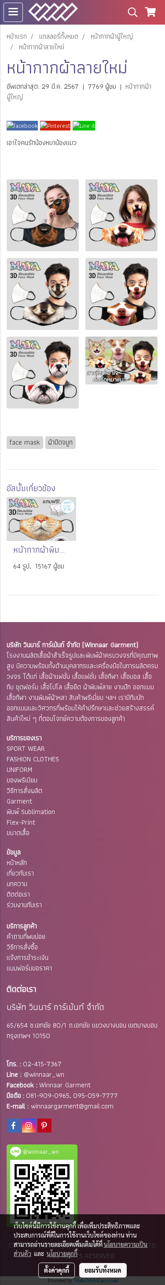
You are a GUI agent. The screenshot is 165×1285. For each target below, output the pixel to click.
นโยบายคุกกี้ (62, 1253)
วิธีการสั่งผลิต (24, 790)
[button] (130, 12)
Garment (19, 801)
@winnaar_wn (44, 1074)
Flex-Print (21, 822)
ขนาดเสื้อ (18, 832)
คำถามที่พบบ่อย (26, 936)
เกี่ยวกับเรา (20, 873)
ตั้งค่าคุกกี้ (56, 1270)
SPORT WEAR (26, 748)
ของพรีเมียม (22, 780)
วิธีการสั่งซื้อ (22, 946)
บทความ (17, 883)
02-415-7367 (42, 1063)
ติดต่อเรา (18, 894)
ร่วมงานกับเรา (24, 904)
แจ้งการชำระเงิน (27, 957)
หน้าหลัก (17, 862)
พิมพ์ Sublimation (31, 811)
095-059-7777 (95, 1095)
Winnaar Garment (65, 1084)
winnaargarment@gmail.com (72, 1105)
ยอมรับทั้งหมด (102, 1270)
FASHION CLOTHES (33, 758)
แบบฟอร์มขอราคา (29, 968)
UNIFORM (19, 769)
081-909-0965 (48, 1095)
